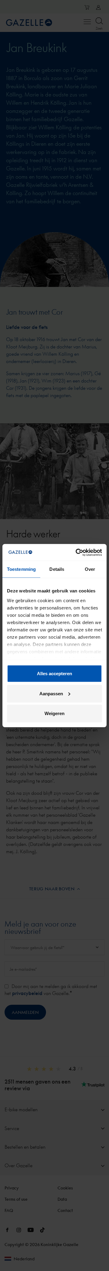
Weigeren (54, 713)
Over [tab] (90, 569)
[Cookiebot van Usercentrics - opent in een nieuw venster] (77, 552)
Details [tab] (56, 569)
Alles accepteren (54, 673)
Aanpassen (51, 693)
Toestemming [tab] (21, 569)
